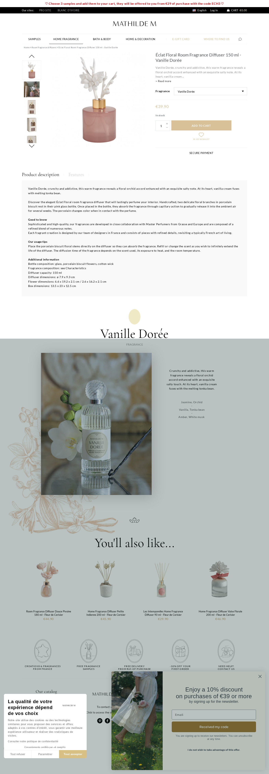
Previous (32, 56)
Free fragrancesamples (88, 667)
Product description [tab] (40, 174)
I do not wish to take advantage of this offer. (214, 750)
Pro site (45, 10)
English (201, 10)
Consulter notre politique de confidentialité (33, 741)
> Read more (163, 81)
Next (32, 146)
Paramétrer (45, 754)
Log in (214, 10)
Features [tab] (76, 174)
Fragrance (163, 91)
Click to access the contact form (106, 712)
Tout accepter (73, 754)
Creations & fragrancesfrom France (43, 667)
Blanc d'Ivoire (68, 10)
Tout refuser (17, 754)
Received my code (213, 726)
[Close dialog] (260, 676)
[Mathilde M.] (135, 23)
